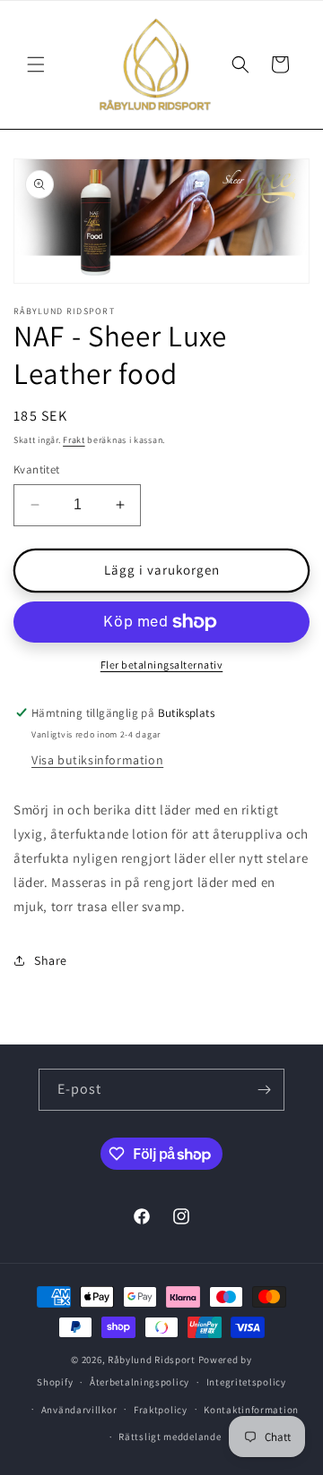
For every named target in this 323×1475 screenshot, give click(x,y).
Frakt (74, 440)
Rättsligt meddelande (169, 1436)
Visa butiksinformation (97, 760)
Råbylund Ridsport (152, 1359)
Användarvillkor (79, 1409)
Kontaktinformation (251, 1409)
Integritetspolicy (246, 1382)
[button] (36, 64)
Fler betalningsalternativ (161, 664)
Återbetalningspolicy (139, 1382)
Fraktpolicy (161, 1409)
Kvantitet (36, 469)
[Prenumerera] (264, 1090)
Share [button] (50, 960)
